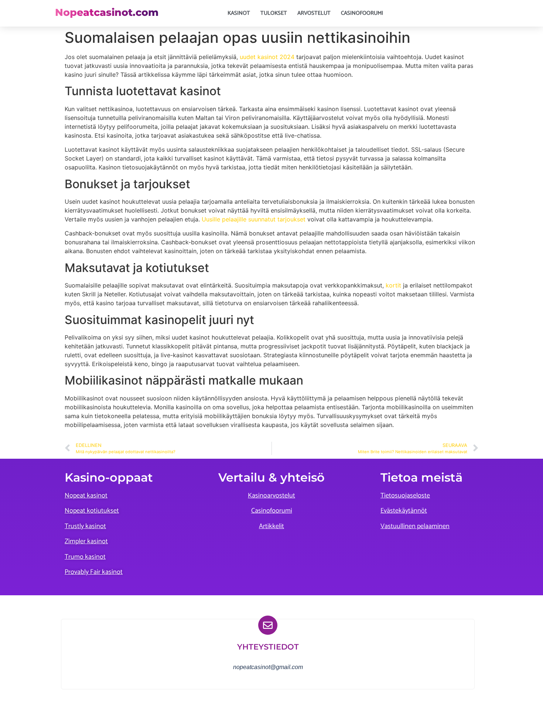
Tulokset (273, 13)
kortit (393, 285)
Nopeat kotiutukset (92, 510)
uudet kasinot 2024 (267, 57)
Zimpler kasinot (86, 541)
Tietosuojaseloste (405, 495)
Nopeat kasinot (86, 495)
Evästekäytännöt (403, 510)
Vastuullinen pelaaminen (415, 526)
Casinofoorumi (362, 13)
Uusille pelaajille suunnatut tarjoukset (253, 219)
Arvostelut (314, 13)
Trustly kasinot (85, 526)
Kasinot (239, 13)
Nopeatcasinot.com (106, 12)
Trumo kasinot (85, 556)
